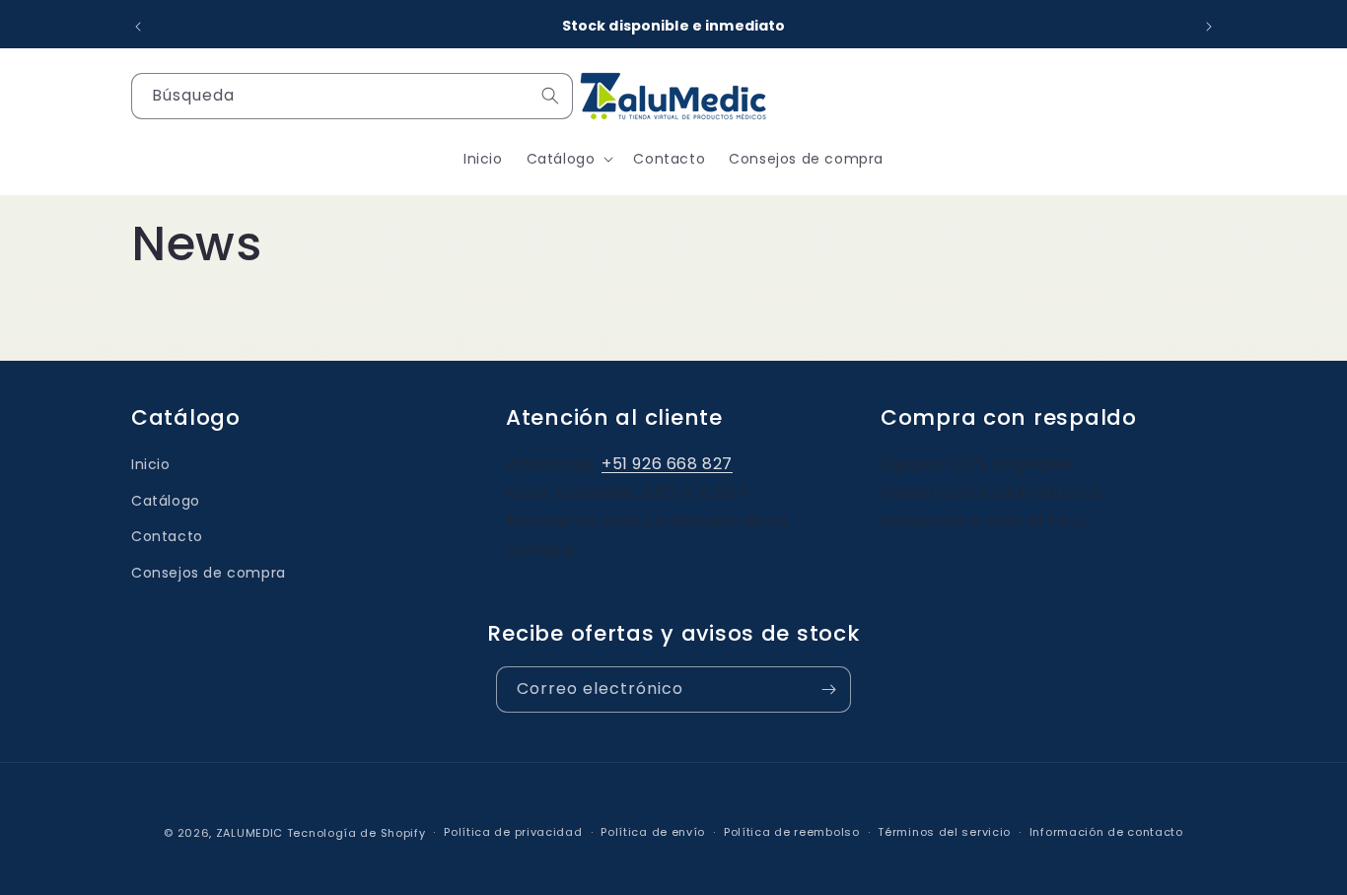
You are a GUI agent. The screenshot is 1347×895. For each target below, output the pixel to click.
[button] (568, 158)
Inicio (151, 464)
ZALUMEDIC (249, 834)
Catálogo (165, 500)
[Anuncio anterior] (138, 26)
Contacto (167, 536)
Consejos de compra (208, 573)
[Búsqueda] (550, 95)
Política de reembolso (792, 832)
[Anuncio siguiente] (1209, 26)
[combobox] (352, 96)
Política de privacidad (513, 832)
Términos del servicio (944, 832)
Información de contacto (1106, 832)
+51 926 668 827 (667, 463)
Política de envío (653, 832)
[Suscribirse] (828, 689)
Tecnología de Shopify (356, 834)
